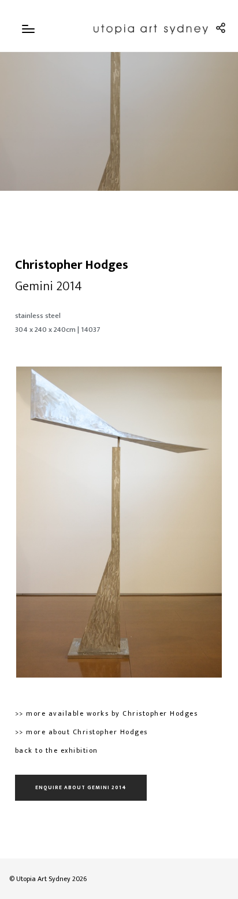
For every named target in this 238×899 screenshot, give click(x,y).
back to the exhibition (56, 750)
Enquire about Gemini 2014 (81, 787)
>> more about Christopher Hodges (81, 732)
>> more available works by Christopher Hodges (106, 713)
